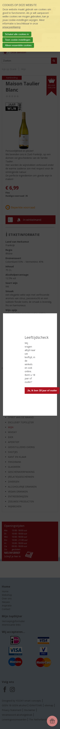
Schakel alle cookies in (17, 34)
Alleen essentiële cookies (18, 45)
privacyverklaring (11, 27)
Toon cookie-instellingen (17, 39)
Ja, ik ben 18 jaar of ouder (42, 390)
